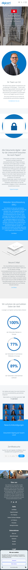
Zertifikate (14, 233)
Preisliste (14, 522)
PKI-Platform (14, 515)
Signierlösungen (14, 189)
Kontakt (14, 541)
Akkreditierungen (14, 536)
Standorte (14, 538)
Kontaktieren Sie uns (14, 101)
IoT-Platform (14, 520)
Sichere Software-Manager (14, 517)
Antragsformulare (14, 525)
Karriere (14, 544)
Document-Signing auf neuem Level (14, 434)
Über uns (14, 533)
